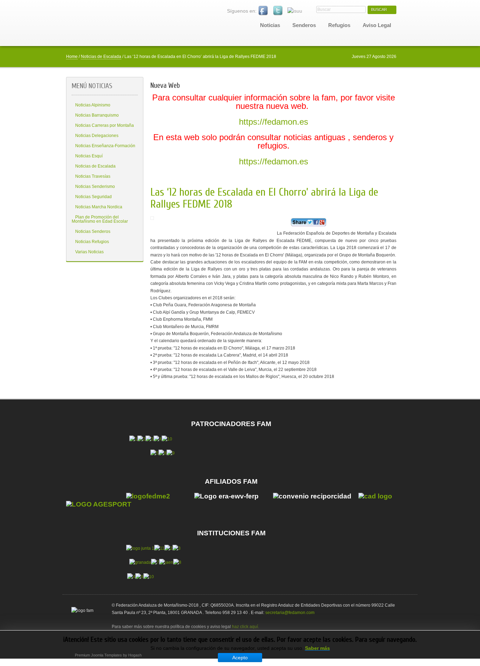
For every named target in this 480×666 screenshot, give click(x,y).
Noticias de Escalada (101, 56)
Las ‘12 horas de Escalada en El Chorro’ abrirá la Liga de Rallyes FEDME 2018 (264, 198)
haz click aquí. (245, 626)
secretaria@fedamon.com (289, 612)
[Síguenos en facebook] (263, 11)
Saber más (317, 648)
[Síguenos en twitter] (278, 11)
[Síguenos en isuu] (294, 10)
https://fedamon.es (273, 121)
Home (72, 56)
